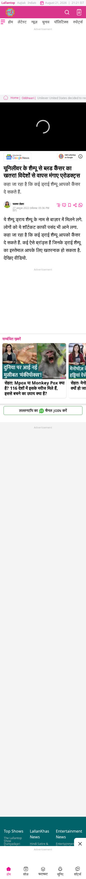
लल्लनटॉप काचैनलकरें (43, 410)
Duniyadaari (12, 844)
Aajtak (21, 3)
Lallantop (8, 3)
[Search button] (67, 12)
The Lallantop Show (13, 839)
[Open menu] (3, 22)
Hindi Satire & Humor (39, 845)
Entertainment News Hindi (65, 845)
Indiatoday (35, 3)
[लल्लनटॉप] (10, 12)
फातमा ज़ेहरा (18, 204)
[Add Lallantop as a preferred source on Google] (67, 156)
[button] (79, 12)
